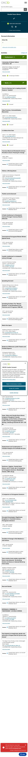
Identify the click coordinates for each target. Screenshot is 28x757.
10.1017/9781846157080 (10, 500)
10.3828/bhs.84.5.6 (9, 570)
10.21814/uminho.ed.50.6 (11, 117)
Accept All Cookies (14, 388)
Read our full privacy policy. (9, 379)
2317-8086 (11, 619)
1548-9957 (11, 432)
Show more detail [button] (6, 71)
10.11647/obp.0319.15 (10, 136)
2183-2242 (11, 179)
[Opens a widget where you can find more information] (23, 754)
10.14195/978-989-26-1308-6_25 (12, 645)
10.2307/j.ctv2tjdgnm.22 (10, 201)
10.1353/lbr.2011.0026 (10, 478)
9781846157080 (9, 501)
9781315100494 (13, 289)
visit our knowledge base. (15, 748)
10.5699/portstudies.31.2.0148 (12, 398)
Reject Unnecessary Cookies (13, 384)
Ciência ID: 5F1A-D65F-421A (9, 47)
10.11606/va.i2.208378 (10, 97)
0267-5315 (11, 400)
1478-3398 (11, 572)
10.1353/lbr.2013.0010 (10, 431)
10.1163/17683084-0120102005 (12, 593)
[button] (24, 53)
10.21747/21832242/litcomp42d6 (12, 178)
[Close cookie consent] (25, 363)
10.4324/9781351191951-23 (11, 332)
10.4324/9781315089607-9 (11, 355)
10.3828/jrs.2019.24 (9, 265)
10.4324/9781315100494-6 (11, 288)
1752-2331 (11, 266)
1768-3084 (11, 595)
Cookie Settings (14, 392)
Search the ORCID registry (6, 6)
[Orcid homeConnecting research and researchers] (5, 2)
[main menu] (25, 2)
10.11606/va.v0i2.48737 (10, 618)
